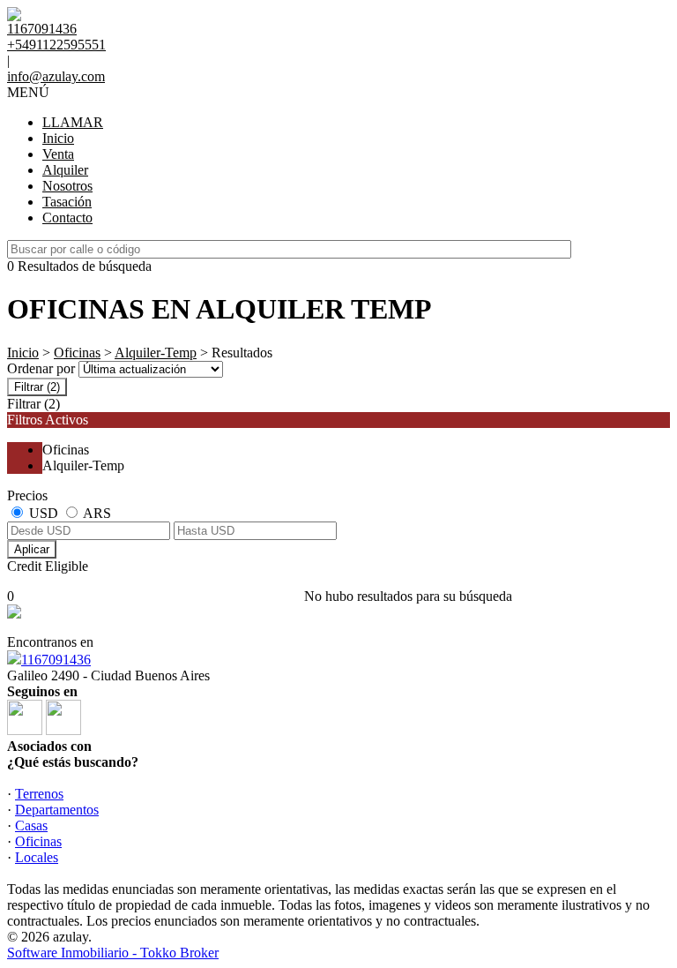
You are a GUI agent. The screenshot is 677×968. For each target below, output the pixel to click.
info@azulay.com (56, 76)
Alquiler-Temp (156, 352)
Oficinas (77, 352)
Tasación (67, 201)
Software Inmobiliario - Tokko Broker (113, 952)
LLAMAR (72, 122)
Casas (31, 825)
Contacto (67, 217)
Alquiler (65, 169)
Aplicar (31, 549)
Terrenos (39, 793)
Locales (36, 857)
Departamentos (57, 809)
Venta (58, 153)
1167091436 (56, 659)
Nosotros (67, 185)
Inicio (58, 138)
